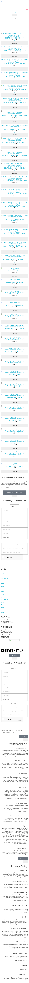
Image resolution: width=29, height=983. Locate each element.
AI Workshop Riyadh (14, 374)
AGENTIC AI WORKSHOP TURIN (14, 234)
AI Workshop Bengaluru (14, 432)
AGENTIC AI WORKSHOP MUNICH (14, 259)
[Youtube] (2, 650)
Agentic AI (3, 630)
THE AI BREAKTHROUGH (14, 466)
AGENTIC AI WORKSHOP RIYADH (14, 64)
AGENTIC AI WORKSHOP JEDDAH (14, 51)
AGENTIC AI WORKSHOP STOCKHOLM (14, 181)
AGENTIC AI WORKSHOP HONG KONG (14, 194)
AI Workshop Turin (14, 443)
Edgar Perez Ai (4, 578)
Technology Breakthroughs (7, 622)
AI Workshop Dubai (14, 271)
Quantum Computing (6, 631)
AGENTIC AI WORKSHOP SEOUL (14, 38)
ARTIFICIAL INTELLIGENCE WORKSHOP (14, 292)
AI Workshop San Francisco (14, 351)
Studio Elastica (10, 732)
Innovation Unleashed (6, 624)
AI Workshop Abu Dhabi (14, 282)
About (2, 591)
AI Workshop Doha (14, 363)
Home (2, 573)
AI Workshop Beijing (14, 294)
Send (15, 561)
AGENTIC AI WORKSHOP (14, 36)
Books (14, 269)
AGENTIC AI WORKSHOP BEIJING (14, 102)
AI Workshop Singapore (14, 386)
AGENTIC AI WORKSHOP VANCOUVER (14, 207)
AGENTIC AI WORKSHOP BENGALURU (14, 155)
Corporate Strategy (5, 634)
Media (2, 583)
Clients (2, 581)
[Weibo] (21, 650)
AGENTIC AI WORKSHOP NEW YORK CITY (14, 116)
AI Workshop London (14, 409)
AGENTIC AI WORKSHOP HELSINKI (14, 168)
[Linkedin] (17, 650)
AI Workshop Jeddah (15, 420)
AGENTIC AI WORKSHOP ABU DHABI (14, 142)
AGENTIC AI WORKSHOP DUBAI (14, 129)
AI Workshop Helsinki (14, 455)
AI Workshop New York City (14, 328)
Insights (2, 586)
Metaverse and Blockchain (7, 632)
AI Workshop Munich (14, 397)
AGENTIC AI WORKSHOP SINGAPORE (14, 89)
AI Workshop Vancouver (14, 340)
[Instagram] (14, 650)
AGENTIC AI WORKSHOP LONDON (14, 246)
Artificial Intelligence (5, 621)
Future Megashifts (5, 619)
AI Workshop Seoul (14, 317)
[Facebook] (6, 650)
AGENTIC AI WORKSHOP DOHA (14, 77)
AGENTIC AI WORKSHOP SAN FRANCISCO (14, 220)
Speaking (3, 575)
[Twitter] (10, 650)
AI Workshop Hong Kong (14, 305)
